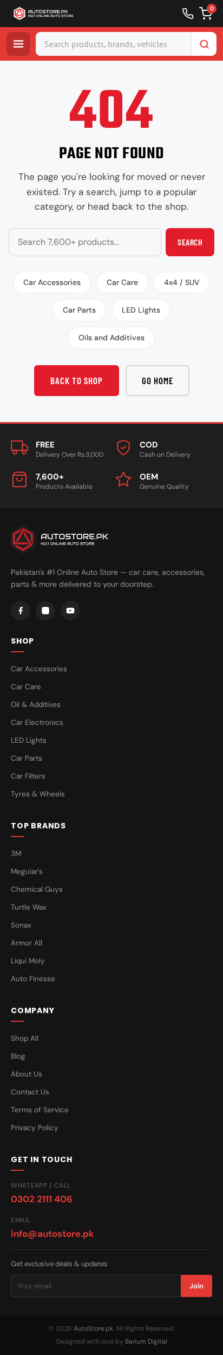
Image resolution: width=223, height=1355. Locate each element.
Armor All (26, 943)
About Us (26, 1074)
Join (196, 1286)
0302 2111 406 (42, 1199)
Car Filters (28, 776)
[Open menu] (18, 44)
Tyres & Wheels (38, 794)
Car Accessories (52, 282)
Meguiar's (27, 871)
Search (190, 242)
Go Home (157, 380)
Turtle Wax (29, 907)
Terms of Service (40, 1109)
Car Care (122, 282)
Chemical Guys (37, 889)
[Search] (204, 44)
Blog (18, 1056)
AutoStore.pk (93, 1328)
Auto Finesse (33, 978)
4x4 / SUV (182, 282)
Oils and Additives (111, 337)
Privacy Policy (34, 1127)
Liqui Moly (28, 960)
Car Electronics (37, 722)
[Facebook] (20, 610)
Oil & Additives (36, 704)
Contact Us (30, 1092)
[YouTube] (70, 610)
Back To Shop (76, 380)
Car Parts (79, 310)
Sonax (21, 925)
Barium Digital (146, 1341)
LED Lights (141, 310)
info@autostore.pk (52, 1234)
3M (16, 853)
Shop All (24, 1038)
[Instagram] (45, 610)
